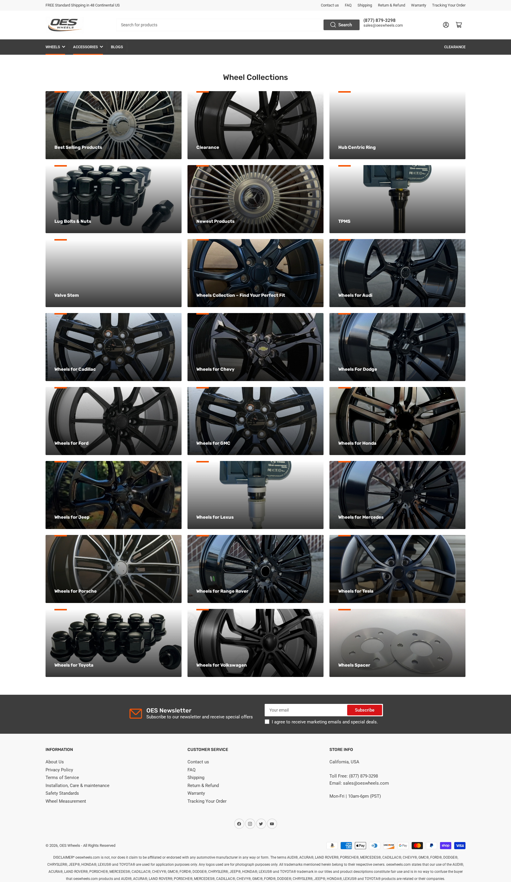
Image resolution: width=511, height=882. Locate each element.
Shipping (365, 5)
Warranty (418, 5)
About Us (55, 762)
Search (345, 25)
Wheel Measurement (66, 801)
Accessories (85, 47)
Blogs (117, 47)
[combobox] (238, 25)
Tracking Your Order (448, 5)
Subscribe (364, 710)
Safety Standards (62, 793)
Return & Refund (391, 5)
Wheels (53, 47)
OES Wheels (69, 845)
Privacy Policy (59, 770)
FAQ (348, 5)
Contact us (330, 5)
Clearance (454, 47)
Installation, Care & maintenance (77, 785)
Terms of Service (62, 777)
